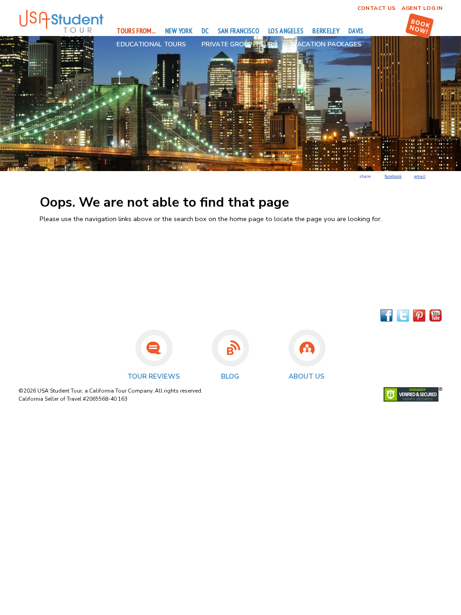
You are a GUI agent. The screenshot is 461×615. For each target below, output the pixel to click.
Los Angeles (286, 30)
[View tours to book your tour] (420, 26)
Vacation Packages (327, 44)
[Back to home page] (61, 31)
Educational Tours (151, 44)
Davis (356, 30)
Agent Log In (422, 8)
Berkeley (325, 30)
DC (205, 30)
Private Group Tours (239, 44)
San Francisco (238, 30)
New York (179, 30)
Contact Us (376, 8)
